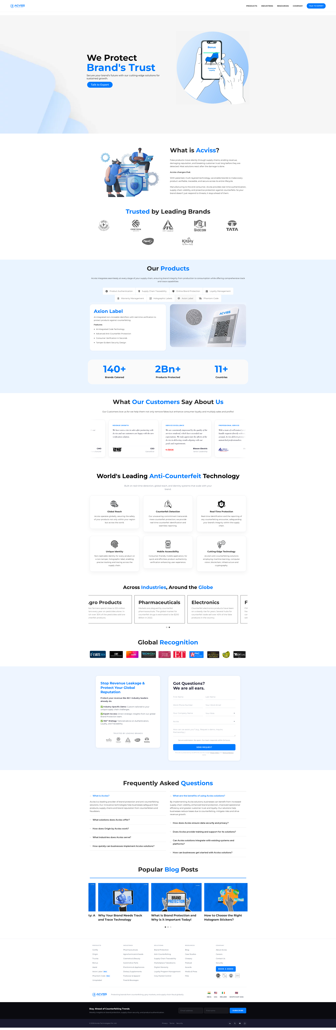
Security (219, 964)
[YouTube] (240, 1025)
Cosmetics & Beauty (131, 960)
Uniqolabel (97, 982)
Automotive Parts (130, 964)
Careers (219, 956)
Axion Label (99, 973)
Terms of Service (228, 754)
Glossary (188, 960)
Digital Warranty (161, 969)
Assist (94, 969)
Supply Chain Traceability (165, 960)
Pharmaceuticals (130, 951)
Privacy (164, 1025)
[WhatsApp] (245, 1025)
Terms (172, 1025)
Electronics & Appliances (133, 969)
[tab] (119, 291)
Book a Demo (225, 970)
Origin (95, 956)
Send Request (204, 748)
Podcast (188, 964)
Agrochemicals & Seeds (133, 956)
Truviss (95, 960)
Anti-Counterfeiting (162, 956)
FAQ (187, 977)
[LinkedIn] (230, 1025)
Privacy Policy (214, 754)
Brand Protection (161, 951)
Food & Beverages (130, 982)
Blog (187, 951)
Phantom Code (101, 977)
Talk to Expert (100, 84)
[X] (235, 1025)
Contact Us (220, 960)
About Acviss (221, 951)
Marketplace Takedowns (164, 964)
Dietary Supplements (132, 973)
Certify (95, 951)
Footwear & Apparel (131, 977)
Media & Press (191, 973)
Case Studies (190, 956)
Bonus (95, 964)
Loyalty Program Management (167, 973)
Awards (188, 969)
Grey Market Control (162, 977)
